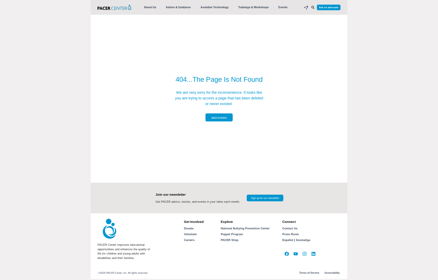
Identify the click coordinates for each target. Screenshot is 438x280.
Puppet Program (232, 234)
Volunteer (190, 234)
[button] (313, 7)
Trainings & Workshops (253, 7)
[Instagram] (304, 253)
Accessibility (332, 272)
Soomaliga (303, 240)
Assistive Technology (215, 7)
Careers (189, 240)
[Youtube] (295, 253)
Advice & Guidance (178, 7)
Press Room (290, 234)
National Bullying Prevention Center (245, 228)
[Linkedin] (313, 253)
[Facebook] (286, 253)
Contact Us (289, 228)
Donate (189, 228)
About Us (150, 7)
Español (287, 240)
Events (282, 7)
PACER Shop (229, 240)
